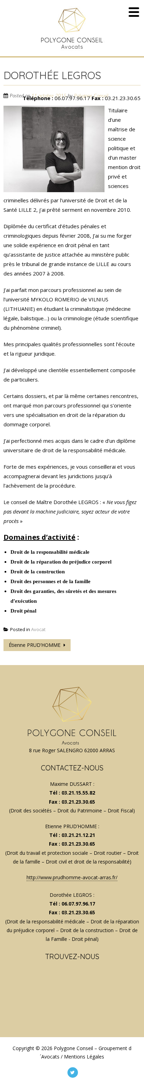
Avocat (38, 629)
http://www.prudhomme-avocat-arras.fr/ (72, 877)
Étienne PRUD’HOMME (35, 645)
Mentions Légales (84, 1056)
